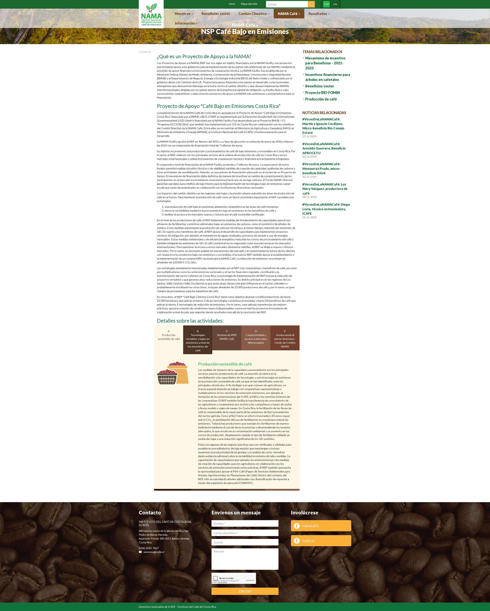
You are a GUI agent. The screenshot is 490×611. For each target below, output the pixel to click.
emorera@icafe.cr (154, 552)
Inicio (232, 3)
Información (185, 23)
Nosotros (183, 13)
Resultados (318, 13)
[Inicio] (151, 14)
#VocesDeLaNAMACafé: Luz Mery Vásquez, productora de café (325, 188)
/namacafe (310, 525)
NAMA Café (288, 13)
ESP (326, 4)
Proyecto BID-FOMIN (322, 92)
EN (335, 4)
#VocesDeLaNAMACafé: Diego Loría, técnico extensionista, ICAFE (326, 208)
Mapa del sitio (249, 3)
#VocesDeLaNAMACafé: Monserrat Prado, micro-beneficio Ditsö (321, 168)
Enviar (245, 591)
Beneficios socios (216, 13)
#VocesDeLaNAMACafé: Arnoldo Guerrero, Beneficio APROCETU (324, 148)
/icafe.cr (308, 540)
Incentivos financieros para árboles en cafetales (327, 77)
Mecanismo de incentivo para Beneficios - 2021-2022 (325, 63)
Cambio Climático (253, 13)
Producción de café (321, 99)
